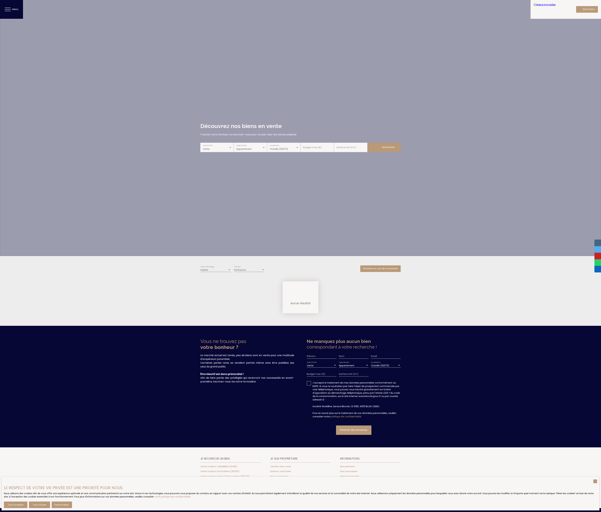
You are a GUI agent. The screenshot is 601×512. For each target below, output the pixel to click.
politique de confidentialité (346, 416)
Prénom (311, 356)
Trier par (237, 267)
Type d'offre (207, 145)
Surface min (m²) (346, 147)
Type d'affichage (207, 267)
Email (374, 356)
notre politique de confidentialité (172, 496)
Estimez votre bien (280, 471)
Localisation (274, 145)
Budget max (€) (312, 147)
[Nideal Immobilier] (549, 9)
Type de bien (241, 145)
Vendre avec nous (280, 466)
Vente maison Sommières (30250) (219, 471)
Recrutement (347, 466)
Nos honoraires (348, 471)
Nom (341, 356)
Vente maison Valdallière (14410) (218, 466)
